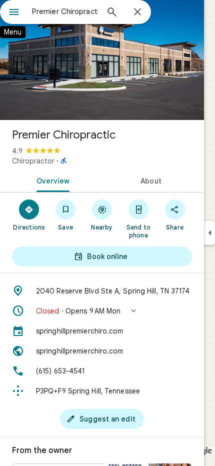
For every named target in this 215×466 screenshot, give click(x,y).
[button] (102, 311)
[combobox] (65, 12)
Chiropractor (33, 161)
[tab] (51, 180)
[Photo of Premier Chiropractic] (102, 60)
